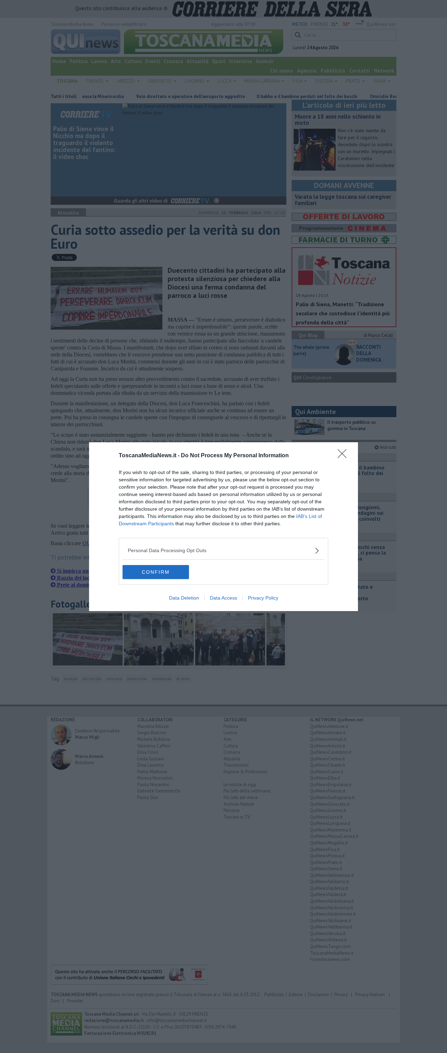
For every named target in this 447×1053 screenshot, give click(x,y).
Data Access (223, 598)
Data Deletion (184, 598)
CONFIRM (156, 572)
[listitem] (223, 550)
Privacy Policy (263, 598)
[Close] (344, 455)
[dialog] (223, 526)
